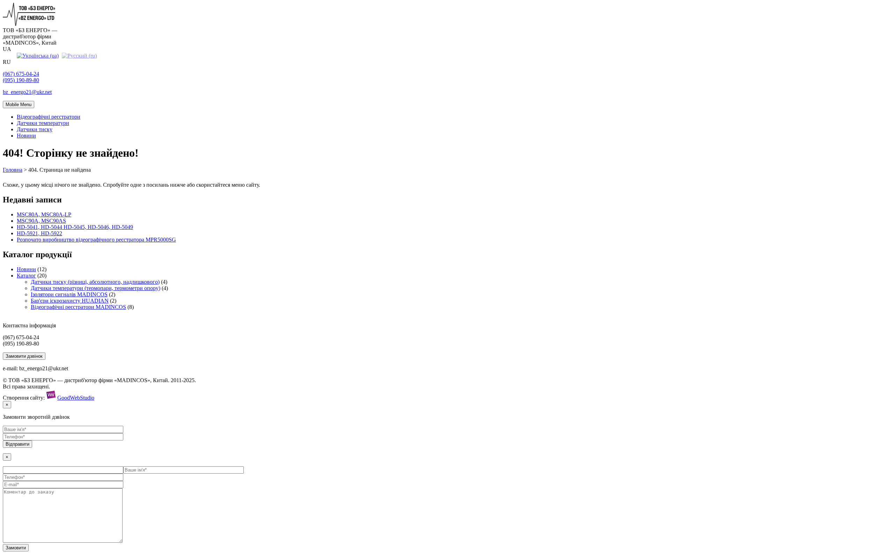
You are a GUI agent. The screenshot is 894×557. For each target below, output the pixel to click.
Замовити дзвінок (24, 356)
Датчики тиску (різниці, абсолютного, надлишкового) (95, 282)
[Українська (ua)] (38, 55)
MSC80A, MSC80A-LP (44, 214)
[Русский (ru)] (79, 55)
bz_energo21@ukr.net (27, 92)
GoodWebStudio (75, 398)
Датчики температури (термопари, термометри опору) (95, 288)
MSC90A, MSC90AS (41, 221)
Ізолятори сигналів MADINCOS (69, 294)
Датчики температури (43, 123)
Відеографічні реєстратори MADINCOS (78, 307)
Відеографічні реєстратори (48, 117)
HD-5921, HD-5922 (39, 233)
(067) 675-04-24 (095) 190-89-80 (21, 77)
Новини (26, 136)
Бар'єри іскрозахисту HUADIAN (70, 301)
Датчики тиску (34, 129)
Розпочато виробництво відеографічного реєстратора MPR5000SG (96, 240)
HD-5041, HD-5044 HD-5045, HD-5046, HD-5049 (75, 227)
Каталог (26, 275)
